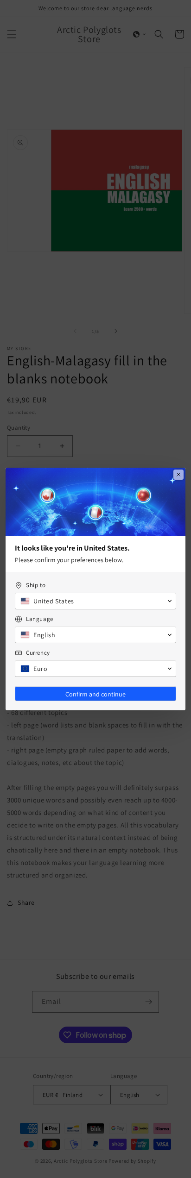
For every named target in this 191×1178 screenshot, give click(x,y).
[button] (95, 601)
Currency (38, 653)
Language (39, 619)
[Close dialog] (178, 475)
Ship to (35, 585)
